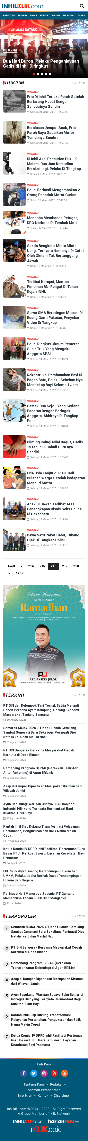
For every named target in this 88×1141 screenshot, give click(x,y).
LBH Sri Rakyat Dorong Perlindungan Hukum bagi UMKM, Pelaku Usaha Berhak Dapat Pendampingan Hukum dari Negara (42, 875)
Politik (44, 15)
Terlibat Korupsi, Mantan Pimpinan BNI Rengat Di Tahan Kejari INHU (52, 286)
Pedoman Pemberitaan (42, 1090)
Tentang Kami (34, 1084)
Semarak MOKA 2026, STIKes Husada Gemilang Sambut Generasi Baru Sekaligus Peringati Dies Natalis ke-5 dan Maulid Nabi (40, 732)
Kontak (43, 1095)
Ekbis (33, 15)
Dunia (81, 15)
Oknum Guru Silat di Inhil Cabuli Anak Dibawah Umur (40, 64)
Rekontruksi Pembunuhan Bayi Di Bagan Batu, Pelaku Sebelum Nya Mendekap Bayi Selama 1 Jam (55, 380)
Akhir (20, 573)
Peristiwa (9, 15)
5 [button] (50, 74)
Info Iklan (25, 1095)
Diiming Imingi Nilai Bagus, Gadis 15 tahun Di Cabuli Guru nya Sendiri (55, 447)
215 (42, 566)
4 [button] (46, 74)
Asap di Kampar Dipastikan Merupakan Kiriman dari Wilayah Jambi (47, 981)
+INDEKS (78, 82)
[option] (44, 49)
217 (65, 566)
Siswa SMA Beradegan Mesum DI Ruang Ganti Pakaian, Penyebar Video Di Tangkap (55, 318)
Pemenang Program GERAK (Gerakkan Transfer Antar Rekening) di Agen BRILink (43, 965)
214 (31, 566)
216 (53, 566)
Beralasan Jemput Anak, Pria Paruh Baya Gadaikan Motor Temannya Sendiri (51, 132)
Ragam (56, 15)
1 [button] (34, 74)
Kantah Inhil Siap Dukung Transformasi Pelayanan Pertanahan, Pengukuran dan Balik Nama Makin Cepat (41, 831)
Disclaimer (62, 1095)
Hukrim (22, 15)
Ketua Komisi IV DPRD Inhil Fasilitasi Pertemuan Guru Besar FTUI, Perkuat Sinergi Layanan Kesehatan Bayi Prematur (44, 853)
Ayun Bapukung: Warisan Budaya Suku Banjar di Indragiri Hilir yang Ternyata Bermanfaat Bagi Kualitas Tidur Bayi (39, 808)
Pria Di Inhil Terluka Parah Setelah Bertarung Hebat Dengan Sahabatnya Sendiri (55, 101)
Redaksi (56, 1084)
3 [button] (42, 74)
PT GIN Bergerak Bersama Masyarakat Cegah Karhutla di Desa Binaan (46, 949)
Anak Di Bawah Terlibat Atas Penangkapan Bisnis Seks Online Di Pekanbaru (54, 509)
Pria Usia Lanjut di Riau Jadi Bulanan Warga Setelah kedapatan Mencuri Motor (56, 478)
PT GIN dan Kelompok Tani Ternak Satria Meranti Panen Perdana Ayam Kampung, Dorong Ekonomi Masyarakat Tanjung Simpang (41, 710)
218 (76, 566)
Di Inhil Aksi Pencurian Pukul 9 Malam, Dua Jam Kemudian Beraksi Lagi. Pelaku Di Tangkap (54, 164)
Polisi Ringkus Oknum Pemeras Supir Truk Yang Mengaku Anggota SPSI (53, 349)
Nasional (69, 15)
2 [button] (38, 74)
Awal (11, 566)
